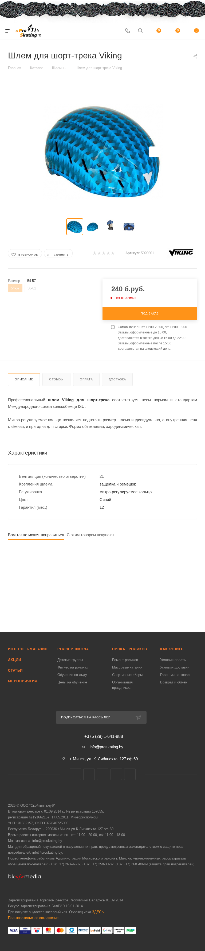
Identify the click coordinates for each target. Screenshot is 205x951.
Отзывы (56, 379)
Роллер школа (73, 649)
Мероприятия (22, 681)
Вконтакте (75, 774)
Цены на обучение (72, 682)
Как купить (172, 649)
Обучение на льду (72, 675)
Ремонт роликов (125, 660)
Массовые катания (127, 667)
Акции (14, 660)
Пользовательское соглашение (33, 918)
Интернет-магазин (28, 649)
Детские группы (70, 660)
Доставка (117, 379)
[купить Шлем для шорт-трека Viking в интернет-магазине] (102, 152)
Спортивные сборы (127, 675)
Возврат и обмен (173, 682)
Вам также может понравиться (36, 534)
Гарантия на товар (175, 675)
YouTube (116, 774)
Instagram (102, 774)
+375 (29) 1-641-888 (103, 736)
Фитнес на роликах (72, 667)
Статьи (15, 671)
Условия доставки (174, 667)
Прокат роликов (129, 649)
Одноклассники (130, 774)
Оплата (86, 379)
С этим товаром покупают (90, 534)
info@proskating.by (106, 747)
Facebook (89, 774)
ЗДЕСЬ (98, 912)
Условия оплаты (173, 660)
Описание (24, 379)
